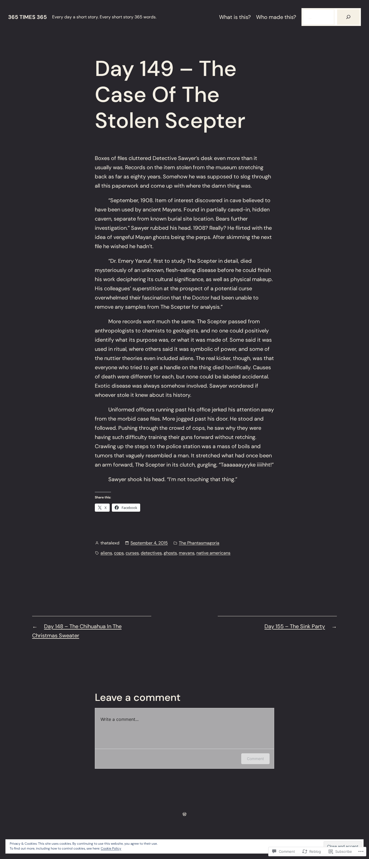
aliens (106, 553)
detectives (151, 553)
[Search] (348, 17)
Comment (255, 758)
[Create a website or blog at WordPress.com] (184, 813)
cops (119, 553)
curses (132, 553)
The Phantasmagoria (199, 543)
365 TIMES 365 (27, 17)
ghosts (170, 553)
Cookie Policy (111, 848)
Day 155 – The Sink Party (294, 626)
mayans (186, 553)
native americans (213, 553)
